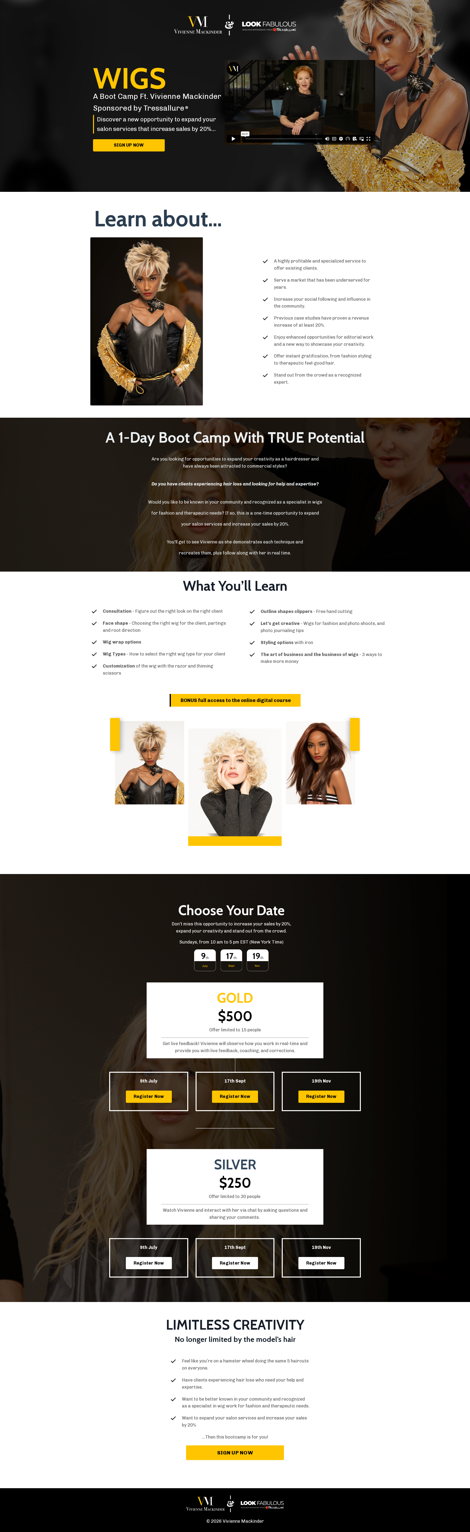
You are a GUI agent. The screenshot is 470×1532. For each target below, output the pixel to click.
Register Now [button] (149, 1096)
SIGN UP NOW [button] (129, 145)
